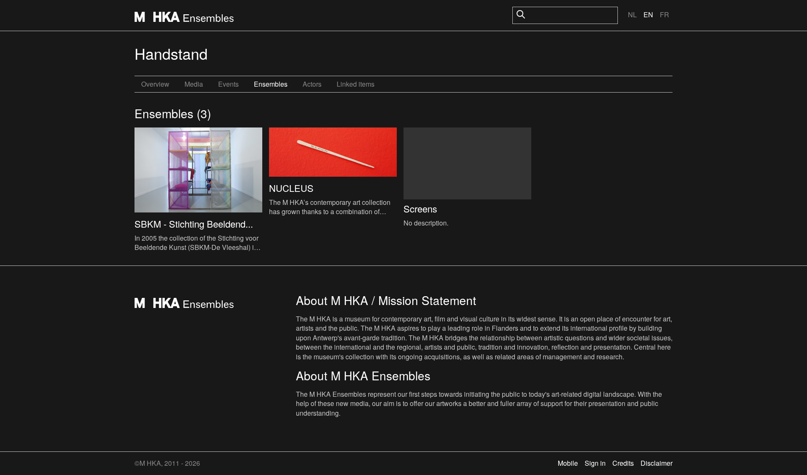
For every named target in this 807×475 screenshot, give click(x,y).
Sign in (595, 463)
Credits (623, 463)
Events (228, 84)
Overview (155, 84)
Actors (312, 84)
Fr (664, 14)
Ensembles (270, 84)
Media (194, 84)
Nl (632, 14)
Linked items (355, 84)
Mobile (568, 463)
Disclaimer (656, 463)
